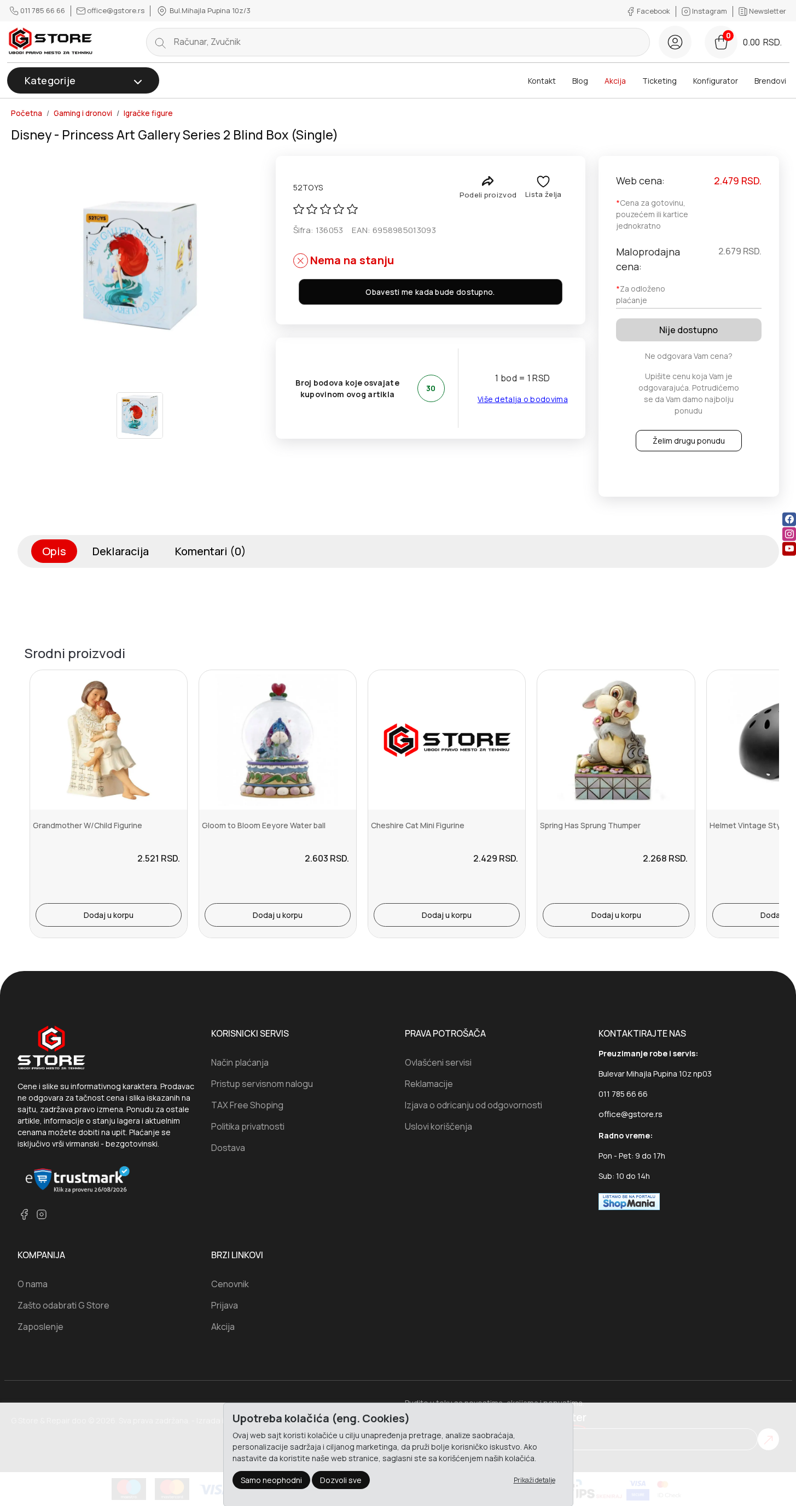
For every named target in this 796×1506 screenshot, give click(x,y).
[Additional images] (140, 415)
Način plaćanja (240, 1062)
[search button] (160, 42)
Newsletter (766, 11)
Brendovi (770, 80)
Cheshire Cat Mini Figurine (417, 825)
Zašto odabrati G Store (63, 1305)
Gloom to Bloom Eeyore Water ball (264, 825)
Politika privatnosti (247, 1126)
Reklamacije (429, 1084)
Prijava (224, 1305)
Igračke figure (148, 113)
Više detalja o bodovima (523, 399)
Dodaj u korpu (108, 915)
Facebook (653, 11)
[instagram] (789, 533)
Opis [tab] (54, 551)
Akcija (615, 80)
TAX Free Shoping (247, 1105)
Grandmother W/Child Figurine (87, 825)
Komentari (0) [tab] (210, 551)
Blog (580, 80)
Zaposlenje (40, 1327)
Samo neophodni (271, 1480)
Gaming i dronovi (83, 113)
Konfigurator (715, 80)
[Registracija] (675, 42)
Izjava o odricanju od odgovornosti (473, 1105)
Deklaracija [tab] (120, 551)
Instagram (709, 11)
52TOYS (308, 187)
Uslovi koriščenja (438, 1126)
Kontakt (542, 80)
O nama (33, 1284)
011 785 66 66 (43, 10)
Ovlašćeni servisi (438, 1062)
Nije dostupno (688, 330)
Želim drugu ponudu (689, 440)
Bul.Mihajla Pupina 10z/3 (209, 10)
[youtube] (789, 548)
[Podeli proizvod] (488, 181)
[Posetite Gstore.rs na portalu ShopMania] (629, 1200)
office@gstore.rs (115, 10)
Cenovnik (230, 1284)
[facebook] (789, 519)
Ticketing (659, 80)
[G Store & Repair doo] (51, 41)
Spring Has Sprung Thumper (590, 825)
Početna (26, 113)
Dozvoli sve (341, 1480)
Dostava (228, 1148)
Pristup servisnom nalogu (262, 1084)
